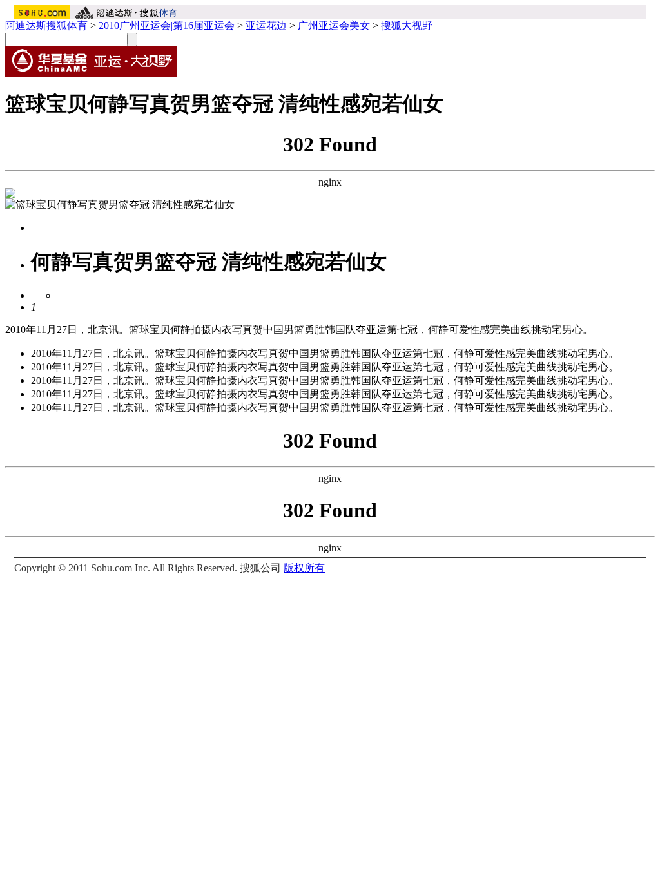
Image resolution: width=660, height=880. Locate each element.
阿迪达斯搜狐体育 (46, 25)
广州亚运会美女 (334, 25)
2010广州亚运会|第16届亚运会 (167, 25)
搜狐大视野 (406, 25)
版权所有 (304, 567)
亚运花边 (266, 25)
